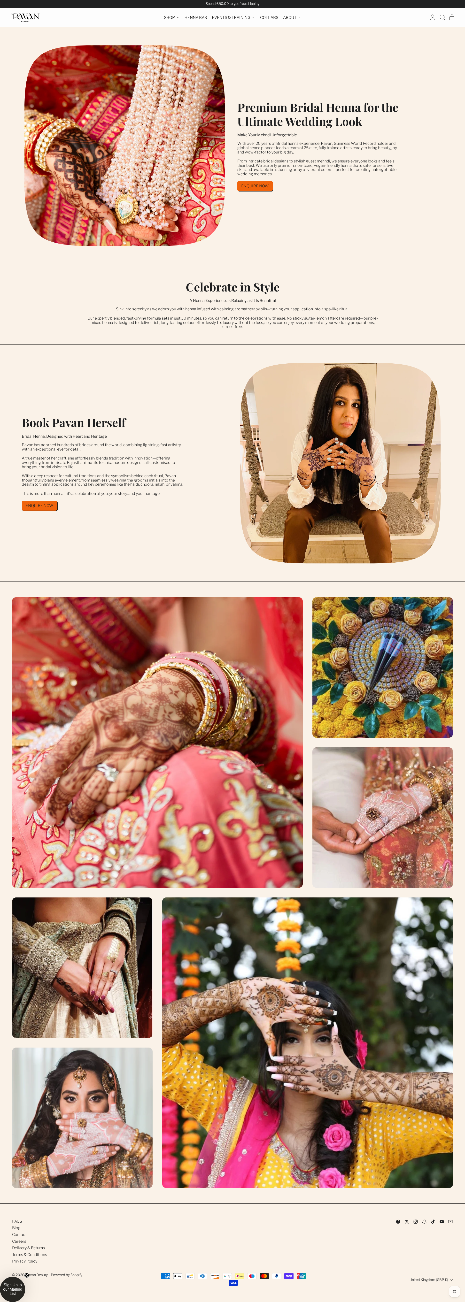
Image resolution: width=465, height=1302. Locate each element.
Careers (19, 1241)
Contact (19, 1234)
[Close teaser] (26, 1275)
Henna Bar (196, 17)
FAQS (17, 1221)
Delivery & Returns (28, 1248)
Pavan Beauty (36, 1275)
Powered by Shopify (66, 1275)
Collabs (269, 17)
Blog (16, 1227)
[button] (442, 17)
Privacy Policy (24, 1261)
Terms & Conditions (29, 1254)
